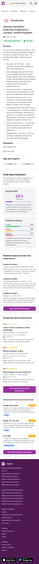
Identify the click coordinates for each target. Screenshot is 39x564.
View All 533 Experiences (19, 309)
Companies (14, 11)
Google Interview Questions (11, 473)
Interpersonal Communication (11, 520)
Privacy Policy (6, 544)
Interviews (5, 11)
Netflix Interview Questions (10, 485)
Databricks (23, 11)
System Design (6, 517)
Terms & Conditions (8, 547)
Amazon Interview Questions (11, 479)
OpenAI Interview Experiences (12, 493)
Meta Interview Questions (10, 476)
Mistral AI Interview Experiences (12, 504)
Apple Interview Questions (10, 482)
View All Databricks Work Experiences (19, 389)
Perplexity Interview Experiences (12, 498)
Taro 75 (4, 471)
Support (4, 550)
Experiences (33, 11)
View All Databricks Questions (19, 452)
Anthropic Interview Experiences (12, 495)
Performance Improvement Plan (12, 515)
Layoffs (4, 512)
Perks (3, 534)
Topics (4, 536)
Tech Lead (5, 523)
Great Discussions (7, 531)
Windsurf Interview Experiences (12, 501)
